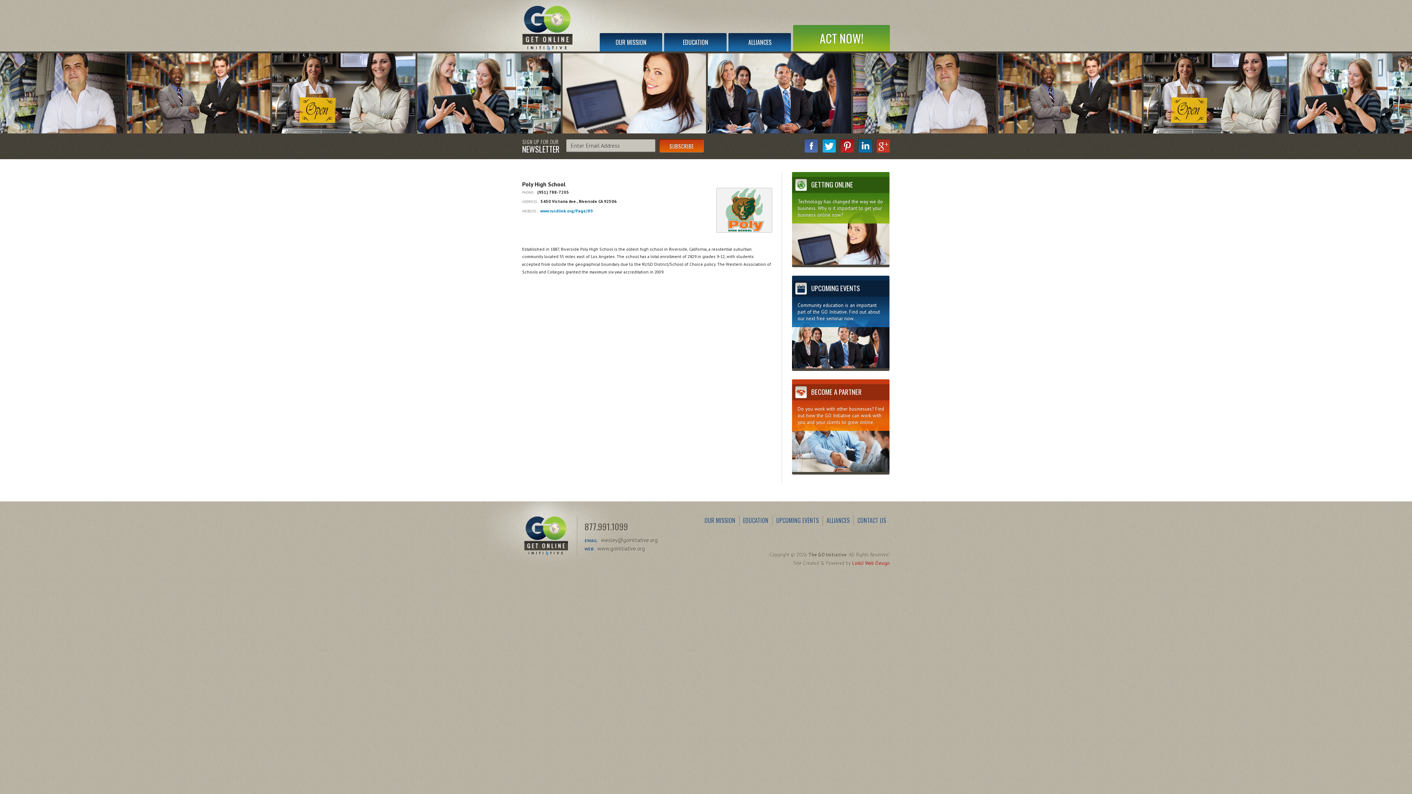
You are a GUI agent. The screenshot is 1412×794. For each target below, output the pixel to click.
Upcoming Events (797, 520)
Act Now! (841, 38)
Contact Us (871, 520)
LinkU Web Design (871, 563)
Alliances (759, 42)
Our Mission (631, 42)
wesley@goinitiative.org (629, 540)
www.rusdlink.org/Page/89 (566, 211)
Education (695, 42)
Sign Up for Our (540, 145)
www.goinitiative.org (621, 548)
